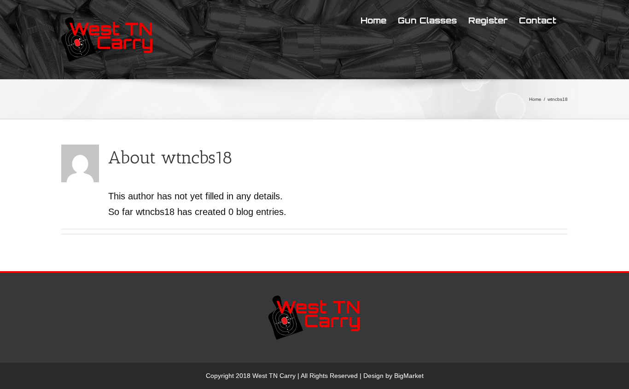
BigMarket (409, 375)
